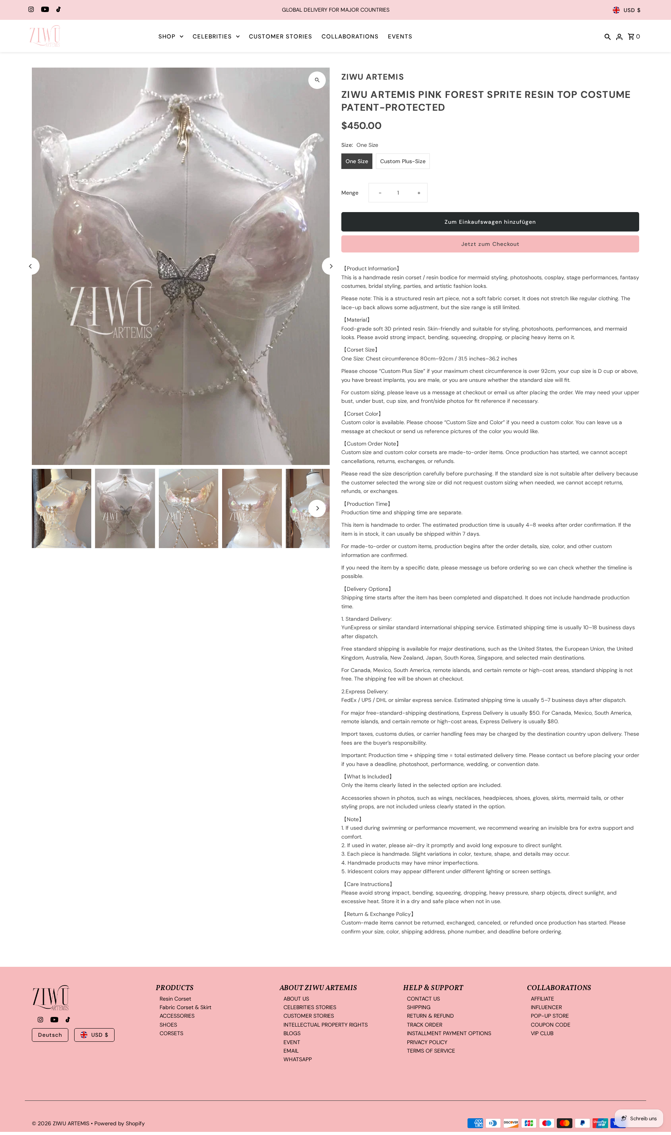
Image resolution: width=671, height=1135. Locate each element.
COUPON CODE (550, 1024)
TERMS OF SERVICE (431, 1050)
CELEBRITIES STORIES (309, 1007)
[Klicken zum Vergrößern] (317, 80)
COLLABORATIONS (350, 36)
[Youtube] (44, 10)
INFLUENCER (546, 1007)
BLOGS (292, 1033)
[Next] (330, 266)
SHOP (167, 36)
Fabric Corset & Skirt (185, 1007)
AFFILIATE (542, 998)
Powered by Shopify (119, 1123)
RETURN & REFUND (430, 1016)
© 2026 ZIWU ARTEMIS (61, 1123)
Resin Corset (175, 998)
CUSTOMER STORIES (280, 36)
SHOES (168, 1024)
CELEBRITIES (212, 36)
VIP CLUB (542, 1033)
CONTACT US (423, 998)
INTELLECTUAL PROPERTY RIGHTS (325, 1024)
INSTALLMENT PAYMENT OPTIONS (449, 1033)
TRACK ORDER (424, 1024)
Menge (349, 192)
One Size (357, 161)
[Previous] (31, 266)
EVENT (291, 1042)
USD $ (632, 10)
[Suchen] (608, 36)
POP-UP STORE (550, 1016)
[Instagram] (30, 10)
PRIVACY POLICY (427, 1042)
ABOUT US (296, 998)
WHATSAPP (297, 1059)
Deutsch (50, 1034)
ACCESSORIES (177, 1016)
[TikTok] (57, 10)
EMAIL (291, 1050)
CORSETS (171, 1033)
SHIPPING (419, 1007)
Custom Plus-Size (403, 161)
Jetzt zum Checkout (490, 243)
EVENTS (400, 36)
